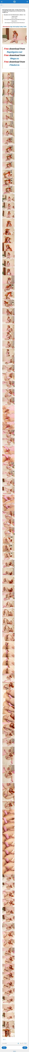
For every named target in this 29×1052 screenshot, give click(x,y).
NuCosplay (16, 26)
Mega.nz (14, 58)
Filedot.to (14, 65)
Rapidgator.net (14, 52)
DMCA (14, 1051)
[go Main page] (14, 1)
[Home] (1, 5)
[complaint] (18, 1043)
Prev (4, 1047)
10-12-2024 (4, 1043)
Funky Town (22, 26)
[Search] (27, 1)
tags (11, 26)
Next (25, 1047)
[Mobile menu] (1, 1)
